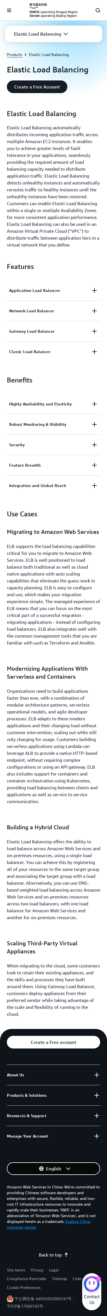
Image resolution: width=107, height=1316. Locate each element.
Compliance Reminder (27, 1278)
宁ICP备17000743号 (25, 1306)
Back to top (50, 1255)
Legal (53, 1269)
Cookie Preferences (24, 1287)
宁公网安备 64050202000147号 (43, 1298)
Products (14, 54)
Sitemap (59, 1278)
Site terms (16, 1269)
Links (77, 1278)
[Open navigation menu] (9, 10)
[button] (40, 34)
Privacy (37, 1269)
